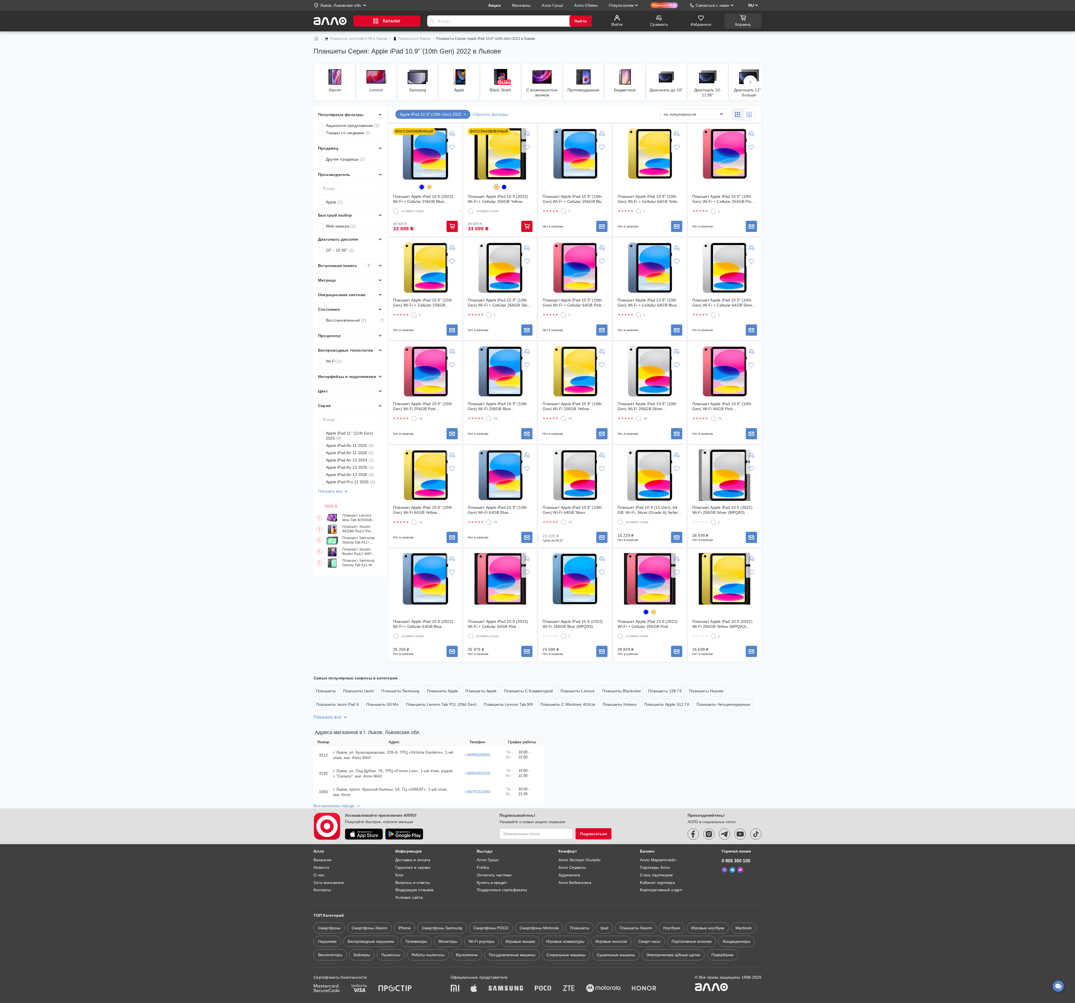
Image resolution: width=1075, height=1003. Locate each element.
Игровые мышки (520, 941)
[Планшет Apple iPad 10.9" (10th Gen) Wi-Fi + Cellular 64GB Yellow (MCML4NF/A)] (649, 154)
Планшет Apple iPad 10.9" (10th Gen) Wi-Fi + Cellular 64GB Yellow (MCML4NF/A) (649, 199)
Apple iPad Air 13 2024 (350, 460)
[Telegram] (732, 870)
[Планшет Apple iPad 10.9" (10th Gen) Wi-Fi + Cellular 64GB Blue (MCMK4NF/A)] (649, 268)
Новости (321, 867)
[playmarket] (404, 834)
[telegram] (724, 834)
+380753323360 (477, 792)
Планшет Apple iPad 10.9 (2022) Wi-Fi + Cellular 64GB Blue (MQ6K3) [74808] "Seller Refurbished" (423, 624)
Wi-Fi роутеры (481, 941)
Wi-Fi (334, 361)
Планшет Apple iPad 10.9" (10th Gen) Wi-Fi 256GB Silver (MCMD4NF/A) (647, 406)
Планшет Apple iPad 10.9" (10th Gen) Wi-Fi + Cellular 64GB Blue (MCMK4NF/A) (647, 303)
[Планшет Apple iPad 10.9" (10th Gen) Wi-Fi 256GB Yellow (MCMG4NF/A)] (575, 371)
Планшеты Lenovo (577, 691)
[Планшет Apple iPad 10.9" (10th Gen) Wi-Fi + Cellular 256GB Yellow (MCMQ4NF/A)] (425, 268)
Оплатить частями (494, 875)
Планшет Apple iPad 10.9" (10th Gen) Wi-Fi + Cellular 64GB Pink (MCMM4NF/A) (572, 303)
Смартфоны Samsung (442, 928)
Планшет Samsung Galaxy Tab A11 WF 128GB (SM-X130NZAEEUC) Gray (358, 563)
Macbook (743, 928)
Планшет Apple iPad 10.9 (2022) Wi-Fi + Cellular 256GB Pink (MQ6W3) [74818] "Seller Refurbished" (648, 624)
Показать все (330, 491)
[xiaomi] (454, 989)
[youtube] (740, 834)
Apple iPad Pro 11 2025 (350, 482)
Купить (452, 226)
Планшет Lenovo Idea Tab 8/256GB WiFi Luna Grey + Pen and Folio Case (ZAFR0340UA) (358, 518)
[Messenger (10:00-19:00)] (740, 870)
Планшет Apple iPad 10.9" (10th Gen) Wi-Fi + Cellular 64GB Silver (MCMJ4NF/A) (723, 303)
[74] (414, 418)
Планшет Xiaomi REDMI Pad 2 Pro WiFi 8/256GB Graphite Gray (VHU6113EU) (356, 529)
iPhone (404, 928)
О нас (319, 875)
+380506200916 (477, 755)
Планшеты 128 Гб (665, 691)
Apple (334, 202)
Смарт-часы (649, 941)
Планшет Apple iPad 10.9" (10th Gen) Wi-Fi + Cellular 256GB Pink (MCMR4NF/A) (722, 199)
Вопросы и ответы (412, 882)
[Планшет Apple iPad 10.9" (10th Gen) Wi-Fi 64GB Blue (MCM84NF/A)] (500, 475)
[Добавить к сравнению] (452, 133)
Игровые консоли (611, 941)
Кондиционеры (736, 941)
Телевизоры (416, 941)
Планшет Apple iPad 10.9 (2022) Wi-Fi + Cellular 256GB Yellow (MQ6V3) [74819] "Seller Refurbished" (498, 199)
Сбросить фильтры (490, 114)
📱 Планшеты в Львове (412, 39)
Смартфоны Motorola (539, 928)
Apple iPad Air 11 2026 (349, 453)
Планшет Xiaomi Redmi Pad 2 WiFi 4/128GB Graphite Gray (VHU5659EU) (358, 552)
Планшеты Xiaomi (636, 928)
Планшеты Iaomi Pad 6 (337, 704)
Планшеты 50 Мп (382, 704)
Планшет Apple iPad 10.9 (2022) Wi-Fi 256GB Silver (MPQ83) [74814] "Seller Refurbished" (722, 510)
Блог (399, 875)
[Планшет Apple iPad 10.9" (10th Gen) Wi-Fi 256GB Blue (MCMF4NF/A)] (500, 371)
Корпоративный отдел (661, 890)
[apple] (474, 989)
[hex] (421, 187)
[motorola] (603, 989)
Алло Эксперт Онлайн (579, 860)
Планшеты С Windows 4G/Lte (567, 704)
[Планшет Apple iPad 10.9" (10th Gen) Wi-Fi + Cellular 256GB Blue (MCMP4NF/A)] (575, 154)
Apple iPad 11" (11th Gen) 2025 (349, 435)
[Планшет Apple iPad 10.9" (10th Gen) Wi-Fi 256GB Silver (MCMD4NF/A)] (649, 371)
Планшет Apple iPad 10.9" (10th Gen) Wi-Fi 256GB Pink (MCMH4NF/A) (422, 406)
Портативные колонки (692, 941)
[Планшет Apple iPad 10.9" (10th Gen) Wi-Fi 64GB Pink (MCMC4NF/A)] (724, 371)
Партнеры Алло (655, 867)
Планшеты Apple (442, 691)
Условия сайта (409, 897)
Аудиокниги (569, 875)
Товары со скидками (348, 133)
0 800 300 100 (736, 860)
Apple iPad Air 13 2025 (350, 467)
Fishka (483, 867)
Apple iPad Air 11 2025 (349, 445)
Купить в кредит (492, 882)
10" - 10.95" (340, 250)
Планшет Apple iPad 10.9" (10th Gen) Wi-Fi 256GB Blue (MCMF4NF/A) (497, 406)
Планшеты (326, 691)
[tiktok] (755, 834)
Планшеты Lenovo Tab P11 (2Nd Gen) (441, 704)
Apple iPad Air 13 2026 (350, 474)
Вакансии (322, 860)
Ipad (604, 928)
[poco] (543, 989)
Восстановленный (355, 320)
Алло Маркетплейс (658, 860)
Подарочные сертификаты (502, 890)
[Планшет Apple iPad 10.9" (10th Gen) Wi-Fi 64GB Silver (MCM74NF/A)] (575, 475)
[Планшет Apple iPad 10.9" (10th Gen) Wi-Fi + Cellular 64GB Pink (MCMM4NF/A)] (575, 268)
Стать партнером (656, 875)
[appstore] (364, 834)
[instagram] (708, 834)
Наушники (327, 941)
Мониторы (447, 941)
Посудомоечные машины (512, 955)
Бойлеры (362, 955)
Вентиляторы (330, 955)
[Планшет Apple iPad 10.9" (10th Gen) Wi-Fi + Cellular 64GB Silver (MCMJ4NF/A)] (724, 268)
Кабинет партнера (657, 882)
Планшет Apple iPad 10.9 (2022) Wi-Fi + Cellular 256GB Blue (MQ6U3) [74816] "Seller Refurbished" (423, 199)
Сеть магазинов (328, 882)
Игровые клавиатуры (565, 941)
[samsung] (506, 989)
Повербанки (722, 955)
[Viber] (724, 870)
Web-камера (341, 226)
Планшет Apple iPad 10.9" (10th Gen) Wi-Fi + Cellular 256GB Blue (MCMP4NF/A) (573, 199)
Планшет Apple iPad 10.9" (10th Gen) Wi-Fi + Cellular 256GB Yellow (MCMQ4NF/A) (422, 303)
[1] (563, 211)
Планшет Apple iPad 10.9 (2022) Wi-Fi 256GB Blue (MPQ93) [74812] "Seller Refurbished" (573, 624)
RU (751, 5)
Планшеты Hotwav (619, 704)
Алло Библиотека (574, 882)
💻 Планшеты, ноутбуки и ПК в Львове (355, 39)
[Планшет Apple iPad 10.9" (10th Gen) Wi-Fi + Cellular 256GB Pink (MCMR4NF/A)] (724, 154)
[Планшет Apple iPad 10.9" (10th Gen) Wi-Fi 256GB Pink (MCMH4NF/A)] (425, 371)
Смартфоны (329, 928)
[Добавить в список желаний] (452, 147)
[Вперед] (750, 82)
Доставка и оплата (413, 860)
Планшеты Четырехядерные (723, 704)
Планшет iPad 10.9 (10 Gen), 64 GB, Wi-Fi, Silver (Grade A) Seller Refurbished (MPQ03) (648, 510)
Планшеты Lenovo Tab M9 (508, 704)
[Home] (316, 38)
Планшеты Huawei (706, 691)
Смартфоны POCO (490, 928)
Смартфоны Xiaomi (369, 928)
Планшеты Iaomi (358, 691)
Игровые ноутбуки (707, 928)
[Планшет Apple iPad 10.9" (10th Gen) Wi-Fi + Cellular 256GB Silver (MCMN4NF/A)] (500, 268)
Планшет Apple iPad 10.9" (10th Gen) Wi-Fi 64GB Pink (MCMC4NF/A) (721, 406)
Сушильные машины (616, 955)
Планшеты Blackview (621, 691)
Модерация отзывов (414, 890)
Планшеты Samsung (400, 691)
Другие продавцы (345, 159)
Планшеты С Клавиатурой (528, 691)
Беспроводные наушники (371, 941)
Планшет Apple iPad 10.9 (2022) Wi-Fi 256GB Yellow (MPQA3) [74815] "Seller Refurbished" (722, 624)
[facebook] (693, 834)
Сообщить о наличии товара (601, 226)
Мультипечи (467, 955)
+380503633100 (477, 773)
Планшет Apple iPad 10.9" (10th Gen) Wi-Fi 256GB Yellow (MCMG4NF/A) (572, 406)
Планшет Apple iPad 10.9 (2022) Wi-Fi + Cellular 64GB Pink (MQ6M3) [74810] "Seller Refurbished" (498, 624)
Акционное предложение (352, 125)
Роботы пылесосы (428, 955)
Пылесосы (390, 955)
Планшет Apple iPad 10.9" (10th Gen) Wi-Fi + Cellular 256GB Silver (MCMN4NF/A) (499, 303)
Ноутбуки (671, 928)
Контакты (322, 890)
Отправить (432, 21)
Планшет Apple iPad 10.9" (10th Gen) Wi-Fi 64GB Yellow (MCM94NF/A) (422, 510)
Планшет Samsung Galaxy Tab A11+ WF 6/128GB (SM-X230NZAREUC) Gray (358, 540)
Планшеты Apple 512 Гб (666, 704)
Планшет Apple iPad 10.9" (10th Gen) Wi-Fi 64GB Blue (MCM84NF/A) (497, 510)
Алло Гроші (487, 860)
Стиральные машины (566, 955)
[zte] (569, 989)
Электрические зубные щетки (673, 955)
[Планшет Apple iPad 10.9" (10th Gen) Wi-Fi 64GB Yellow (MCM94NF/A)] (425, 475)
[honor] (644, 989)
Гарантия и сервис (413, 867)
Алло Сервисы (572, 867)
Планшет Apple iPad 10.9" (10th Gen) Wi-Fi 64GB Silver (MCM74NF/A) (572, 510)
